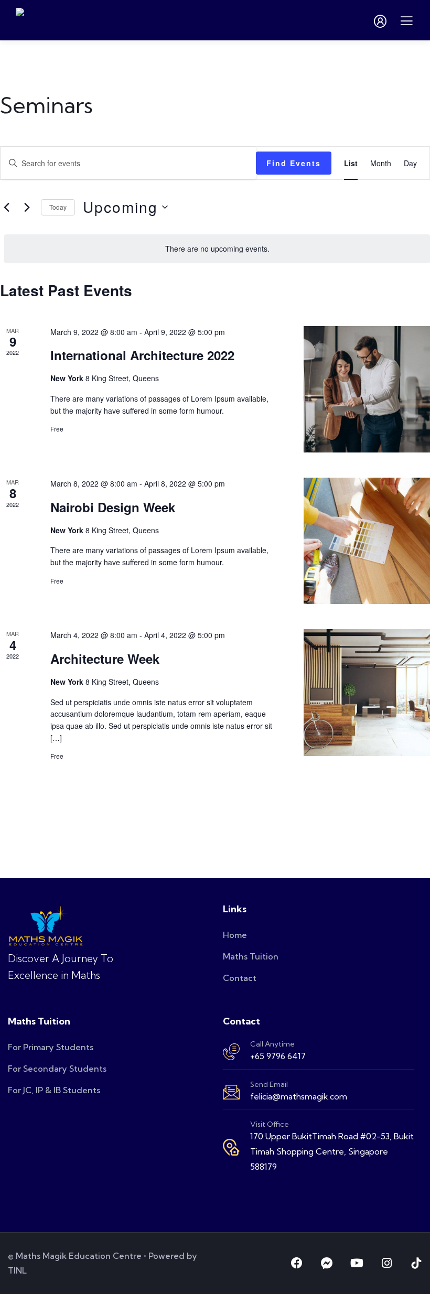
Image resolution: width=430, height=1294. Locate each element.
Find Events (293, 163)
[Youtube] (356, 1263)
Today (58, 206)
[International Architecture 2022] (367, 389)
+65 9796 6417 (278, 1056)
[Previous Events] (6, 207)
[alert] (217, 248)
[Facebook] (297, 1263)
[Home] (46, 925)
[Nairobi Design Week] (367, 541)
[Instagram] (386, 1263)
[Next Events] (26, 207)
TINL (17, 1270)
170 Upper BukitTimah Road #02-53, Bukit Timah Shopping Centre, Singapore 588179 (332, 1151)
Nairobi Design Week (112, 507)
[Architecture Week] (367, 692)
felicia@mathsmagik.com (298, 1096)
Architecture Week (104, 658)
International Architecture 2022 (142, 355)
